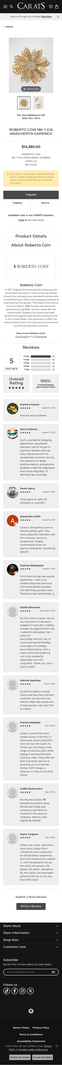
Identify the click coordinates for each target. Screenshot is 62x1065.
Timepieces (40, 336)
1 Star (26, 370)
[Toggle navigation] (5, 6)
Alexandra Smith (30, 517)
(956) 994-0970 (31, 118)
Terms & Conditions (31, 1034)
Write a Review (31, 906)
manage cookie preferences (33, 1049)
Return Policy (21, 1028)
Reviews (31, 348)
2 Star (26, 366)
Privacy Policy (41, 1028)
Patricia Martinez (30, 680)
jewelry (9, 27)
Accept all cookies (42, 1057)
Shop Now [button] (46, 17)
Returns (45, 203)
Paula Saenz (27, 488)
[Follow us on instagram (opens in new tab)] (22, 991)
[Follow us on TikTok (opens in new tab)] (6, 991)
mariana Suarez (29, 404)
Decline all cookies (20, 1057)
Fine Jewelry (22, 336)
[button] (12, 6)
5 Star (26, 356)
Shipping (17, 203)
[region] (31, 65)
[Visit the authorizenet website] (31, 1011)
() (53, 356)
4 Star (26, 360)
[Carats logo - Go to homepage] (31, 7)
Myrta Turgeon (29, 834)
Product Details (31, 237)
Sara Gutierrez (29, 429)
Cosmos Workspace (32, 566)
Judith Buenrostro (31, 789)
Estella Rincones (30, 607)
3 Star (26, 363)
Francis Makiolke (30, 723)
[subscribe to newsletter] (53, 972)
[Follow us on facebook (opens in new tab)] (14, 991)
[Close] (58, 17)
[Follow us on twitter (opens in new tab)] (30, 991)
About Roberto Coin (31, 245)
